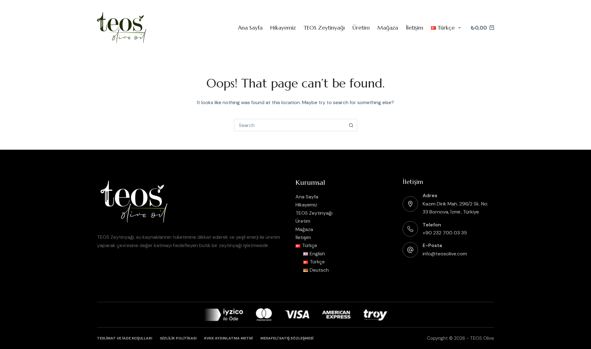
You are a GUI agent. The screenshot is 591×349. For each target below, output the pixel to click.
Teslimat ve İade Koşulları (124, 338)
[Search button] (351, 125)
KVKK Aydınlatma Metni (228, 338)
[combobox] (289, 125)
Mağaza (387, 27)
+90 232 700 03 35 (445, 232)
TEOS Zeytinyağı (324, 27)
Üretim (361, 27)
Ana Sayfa (250, 27)
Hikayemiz (283, 27)
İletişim (414, 27)
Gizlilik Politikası (178, 338)
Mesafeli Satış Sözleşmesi (286, 338)
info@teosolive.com (445, 253)
